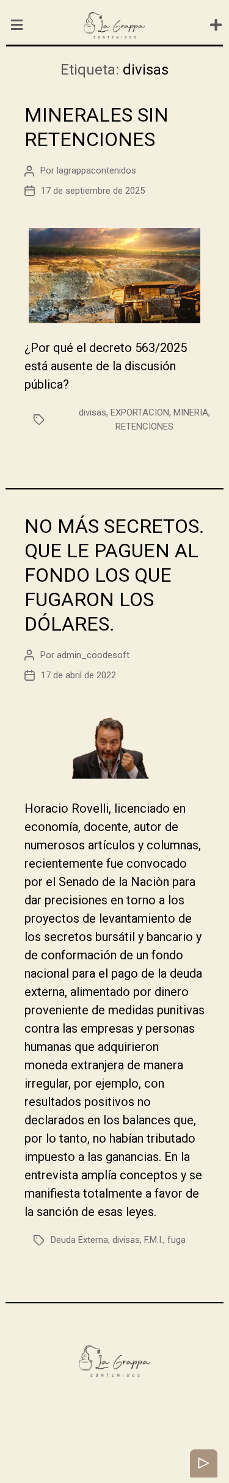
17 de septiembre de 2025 (93, 190)
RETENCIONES (144, 426)
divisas (92, 412)
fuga (176, 1239)
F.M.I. (153, 1239)
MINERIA (190, 412)
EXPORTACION (140, 412)
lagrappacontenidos (96, 170)
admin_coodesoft (93, 655)
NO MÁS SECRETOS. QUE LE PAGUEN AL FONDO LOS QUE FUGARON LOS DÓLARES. (114, 574)
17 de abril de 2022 (78, 675)
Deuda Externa (79, 1239)
